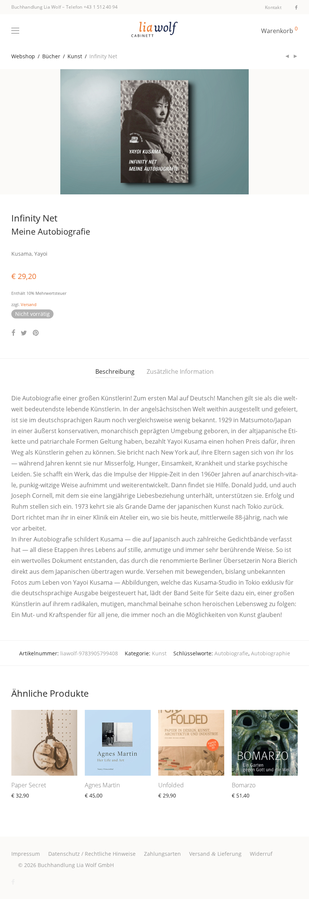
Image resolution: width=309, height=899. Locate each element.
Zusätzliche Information (180, 371)
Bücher (51, 56)
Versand (29, 304)
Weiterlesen (23, 804)
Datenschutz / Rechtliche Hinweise (92, 853)
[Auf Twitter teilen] (24, 333)
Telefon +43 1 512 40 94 (92, 7)
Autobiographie (270, 653)
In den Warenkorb (104, 804)
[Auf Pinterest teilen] (36, 333)
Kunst (74, 56)
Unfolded (171, 785)
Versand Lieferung (215, 853)
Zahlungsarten (162, 853)
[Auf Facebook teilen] (13, 333)
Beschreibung (115, 371)
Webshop (23, 56)
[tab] (115, 371)
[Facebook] (296, 7)
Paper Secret (28, 785)
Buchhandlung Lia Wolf (36, 7)
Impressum (25, 853)
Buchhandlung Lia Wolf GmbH (76, 865)
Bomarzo (243, 785)
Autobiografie (231, 653)
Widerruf (261, 853)
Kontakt (273, 7)
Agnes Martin (102, 785)
